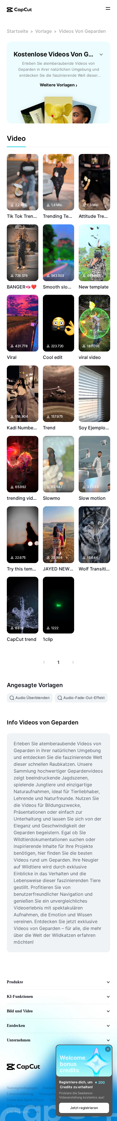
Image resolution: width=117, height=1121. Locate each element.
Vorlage (43, 31)
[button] (84, 1108)
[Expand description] (101, 54)
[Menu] (108, 9)
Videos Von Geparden (82, 31)
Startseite (17, 31)
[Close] (108, 1049)
